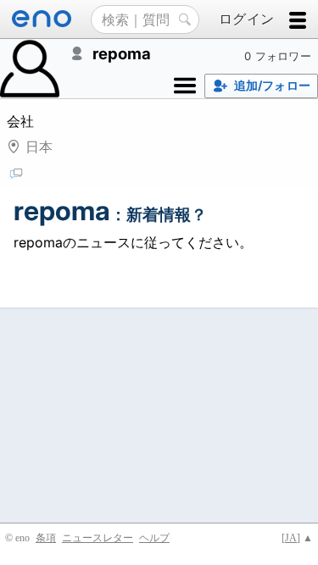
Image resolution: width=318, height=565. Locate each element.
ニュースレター (97, 538)
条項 (46, 538)
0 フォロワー (277, 56)
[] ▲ (297, 538)
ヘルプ (154, 538)
